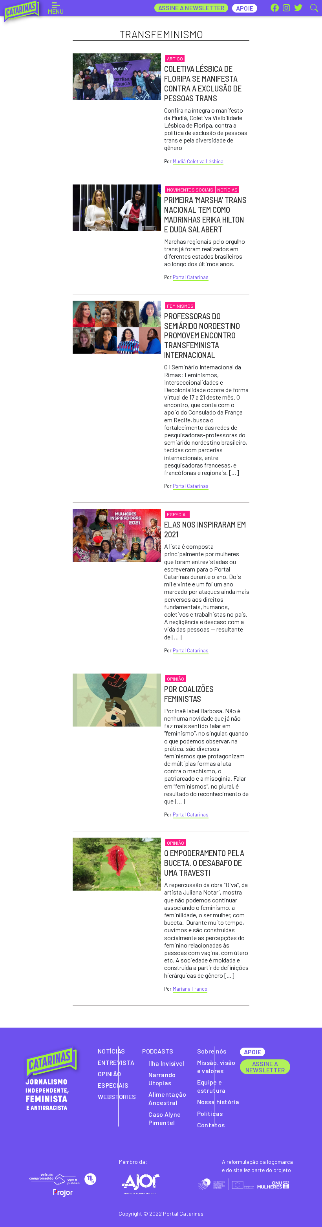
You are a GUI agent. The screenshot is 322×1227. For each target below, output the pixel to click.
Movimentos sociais (190, 189)
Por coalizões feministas (189, 693)
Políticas (210, 1113)
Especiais (113, 1085)
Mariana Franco (190, 989)
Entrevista (116, 1062)
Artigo (175, 58)
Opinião (175, 678)
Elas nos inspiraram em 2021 (205, 529)
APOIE (252, 1051)
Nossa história (218, 1101)
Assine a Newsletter (191, 7)
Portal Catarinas (191, 277)
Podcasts (158, 1051)
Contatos (211, 1124)
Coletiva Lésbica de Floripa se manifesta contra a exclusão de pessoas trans (203, 83)
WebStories (117, 1096)
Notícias (227, 189)
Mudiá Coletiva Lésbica (198, 161)
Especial (177, 514)
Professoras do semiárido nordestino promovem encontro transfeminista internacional (202, 335)
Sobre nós (212, 1051)
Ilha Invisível (166, 1063)
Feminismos (180, 306)
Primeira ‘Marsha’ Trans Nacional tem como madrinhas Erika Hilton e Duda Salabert (205, 214)
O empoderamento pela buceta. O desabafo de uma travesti (204, 862)
